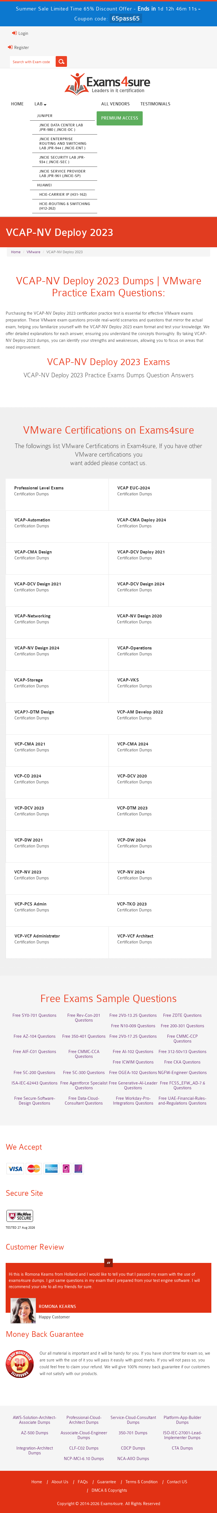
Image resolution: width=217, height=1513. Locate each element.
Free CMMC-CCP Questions (182, 1039)
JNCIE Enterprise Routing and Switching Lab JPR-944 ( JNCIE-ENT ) (62, 143)
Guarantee (106, 1482)
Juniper (45, 116)
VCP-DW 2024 (131, 840)
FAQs (83, 1482)
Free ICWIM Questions (133, 1062)
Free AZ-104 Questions (35, 1036)
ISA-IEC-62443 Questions (35, 1083)
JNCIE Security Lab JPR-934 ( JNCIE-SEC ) (62, 159)
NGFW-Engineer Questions (182, 1072)
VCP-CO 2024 (27, 776)
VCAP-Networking (32, 616)
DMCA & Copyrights (109, 1490)
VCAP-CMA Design (33, 552)
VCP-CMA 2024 (132, 744)
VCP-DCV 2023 (29, 808)
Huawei (44, 185)
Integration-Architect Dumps (34, 1451)
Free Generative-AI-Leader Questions (133, 1085)
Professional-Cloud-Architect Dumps (83, 1420)
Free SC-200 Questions (34, 1072)
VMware (33, 252)
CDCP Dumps (133, 1448)
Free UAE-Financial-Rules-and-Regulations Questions (182, 1101)
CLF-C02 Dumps (84, 1448)
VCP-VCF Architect (135, 936)
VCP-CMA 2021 (29, 744)
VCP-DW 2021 (28, 840)
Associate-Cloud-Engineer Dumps (83, 1435)
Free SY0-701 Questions (34, 1015)
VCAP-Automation (32, 520)
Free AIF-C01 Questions (34, 1051)
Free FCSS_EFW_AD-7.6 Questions (182, 1085)
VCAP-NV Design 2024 (36, 648)
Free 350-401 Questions (84, 1036)
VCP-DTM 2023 (132, 808)
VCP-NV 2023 (28, 872)
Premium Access (119, 118)
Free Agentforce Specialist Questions (83, 1085)
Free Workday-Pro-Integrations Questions (133, 1101)
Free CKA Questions (182, 1062)
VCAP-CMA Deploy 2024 (141, 520)
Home (17, 104)
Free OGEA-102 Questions (133, 1072)
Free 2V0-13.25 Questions (133, 1015)
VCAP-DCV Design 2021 (37, 584)
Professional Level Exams (39, 488)
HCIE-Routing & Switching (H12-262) (64, 206)
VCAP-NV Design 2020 (139, 616)
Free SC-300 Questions (84, 1072)
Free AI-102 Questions (133, 1051)
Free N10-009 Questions (133, 1026)
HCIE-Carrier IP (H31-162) (62, 194)
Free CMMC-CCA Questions (83, 1054)
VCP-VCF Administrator (37, 936)
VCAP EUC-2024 (133, 488)
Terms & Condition (141, 1482)
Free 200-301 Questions (182, 1026)
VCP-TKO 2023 (132, 904)
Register (21, 47)
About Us (59, 1482)
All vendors (115, 104)
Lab (39, 104)
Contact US (177, 1482)
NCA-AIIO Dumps (133, 1458)
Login (22, 33)
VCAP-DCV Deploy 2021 (141, 552)
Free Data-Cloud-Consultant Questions (84, 1101)
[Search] (61, 61)
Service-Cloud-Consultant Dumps (133, 1420)
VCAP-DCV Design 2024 (140, 584)
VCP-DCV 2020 (132, 776)
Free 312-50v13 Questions (183, 1051)
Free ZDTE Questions (182, 1015)
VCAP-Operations (134, 648)
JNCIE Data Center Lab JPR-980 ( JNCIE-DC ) (61, 127)
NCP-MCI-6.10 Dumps (84, 1458)
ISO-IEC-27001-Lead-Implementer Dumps (182, 1435)
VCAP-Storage (28, 680)
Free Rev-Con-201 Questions (83, 1018)
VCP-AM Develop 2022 (140, 712)
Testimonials (155, 104)
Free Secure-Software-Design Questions (34, 1101)
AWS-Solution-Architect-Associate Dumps (34, 1420)
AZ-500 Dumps (34, 1433)
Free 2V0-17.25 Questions (133, 1036)
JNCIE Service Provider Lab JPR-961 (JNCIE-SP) (62, 173)
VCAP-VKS (128, 680)
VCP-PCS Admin (30, 904)
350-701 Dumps (133, 1433)
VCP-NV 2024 (131, 872)
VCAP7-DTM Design (34, 712)
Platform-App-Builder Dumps (182, 1420)
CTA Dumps (182, 1448)
